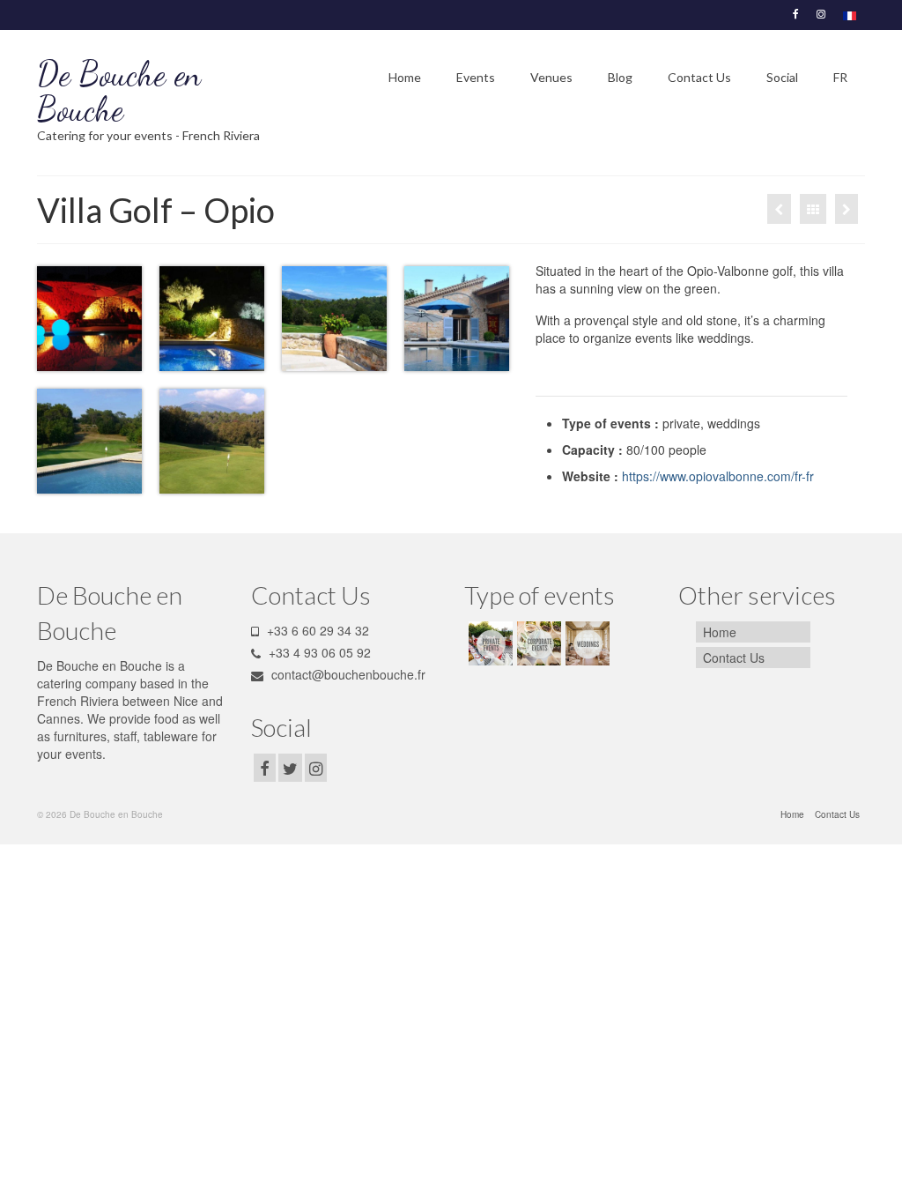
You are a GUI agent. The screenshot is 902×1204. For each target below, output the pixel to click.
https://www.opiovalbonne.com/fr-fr (718, 476)
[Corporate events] (537, 643)
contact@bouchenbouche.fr (346, 674)
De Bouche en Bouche (119, 92)
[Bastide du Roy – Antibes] (779, 209)
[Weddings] (846, 209)
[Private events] (488, 643)
